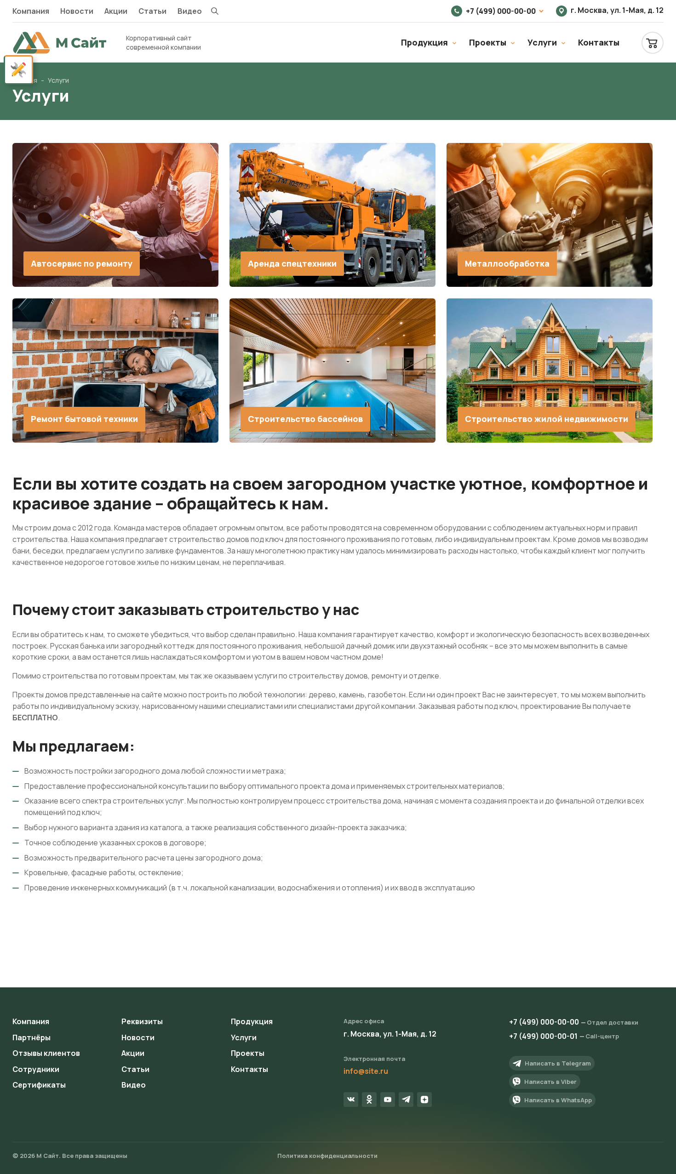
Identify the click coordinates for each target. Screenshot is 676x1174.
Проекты (487, 42)
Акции (115, 11)
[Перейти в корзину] (653, 43)
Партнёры (31, 1037)
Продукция (424, 42)
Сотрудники (35, 1069)
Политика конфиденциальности (327, 1155)
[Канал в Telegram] (406, 1099)
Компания (30, 11)
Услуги (542, 42)
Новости (76, 11)
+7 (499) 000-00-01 (543, 1036)
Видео (190, 11)
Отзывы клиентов (46, 1053)
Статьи (152, 11)
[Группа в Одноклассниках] (369, 1099)
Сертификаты (39, 1085)
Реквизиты (142, 1021)
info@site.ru (366, 1071)
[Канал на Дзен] (424, 1099)
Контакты (598, 42)
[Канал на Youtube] (387, 1099)
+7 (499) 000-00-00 (501, 11)
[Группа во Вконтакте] (351, 1099)
